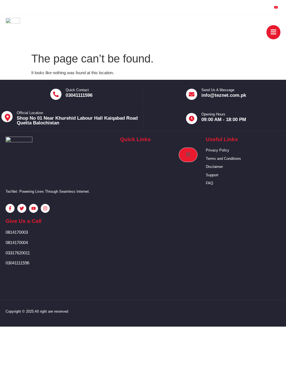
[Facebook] (237, 7)
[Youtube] (275, 7)
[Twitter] (250, 7)
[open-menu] (273, 32)
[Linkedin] (263, 7)
